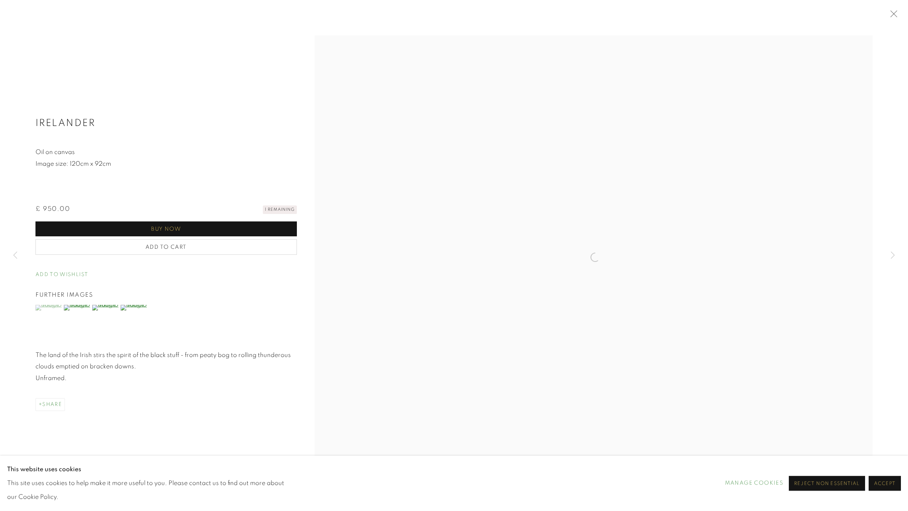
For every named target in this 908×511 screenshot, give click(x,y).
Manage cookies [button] (754, 483)
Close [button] (892, 16)
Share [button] (52, 404)
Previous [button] (15, 255)
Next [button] (892, 255)
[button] (61, 275)
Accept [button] (885, 483)
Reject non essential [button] (827, 483)
